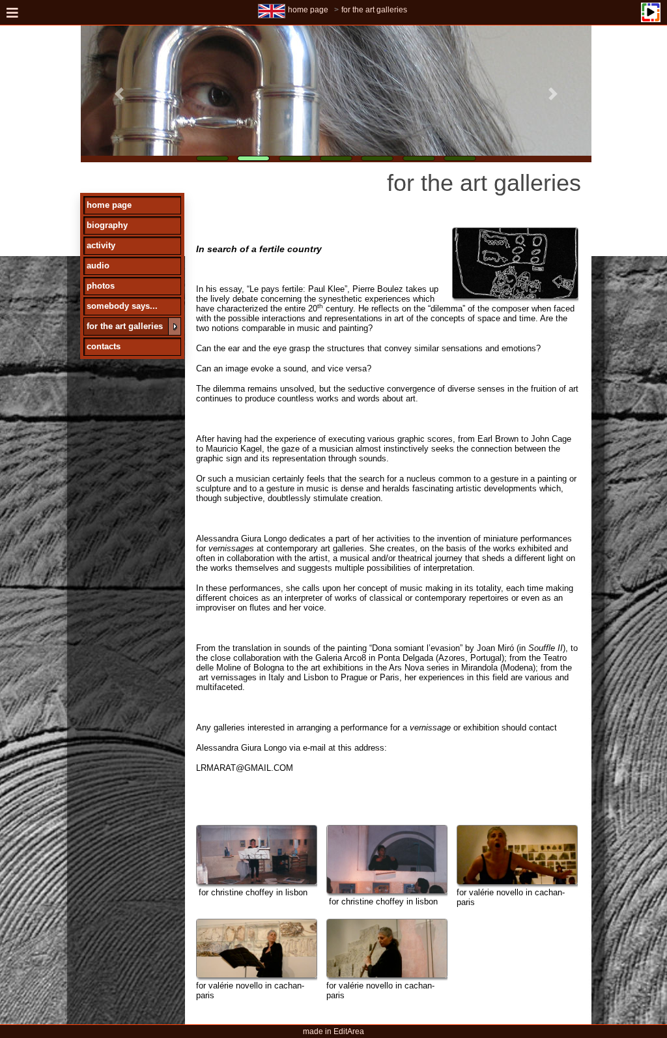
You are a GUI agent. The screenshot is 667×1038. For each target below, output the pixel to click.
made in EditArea (333, 1031)
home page (308, 9)
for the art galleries (374, 9)
